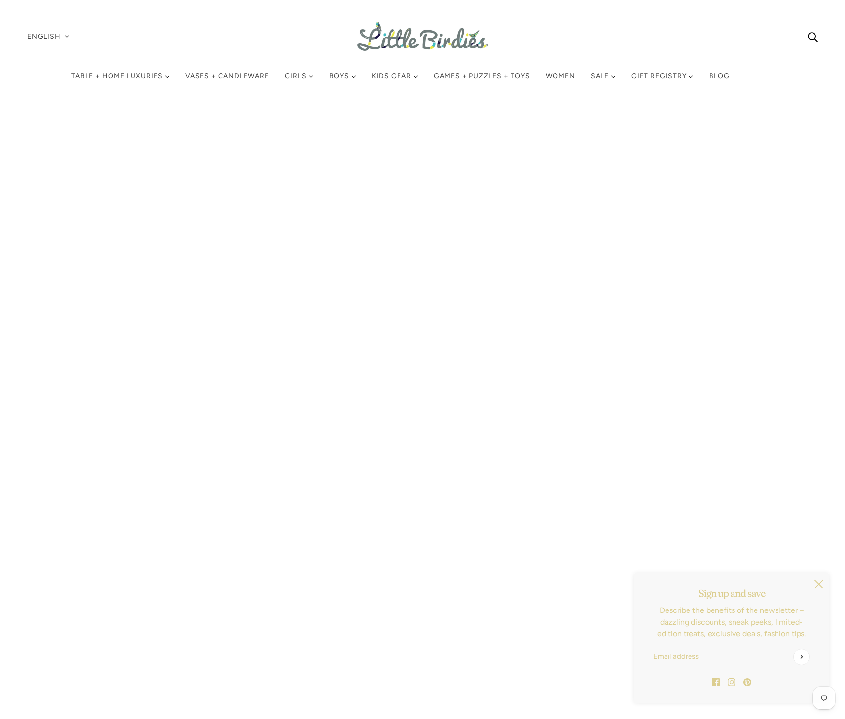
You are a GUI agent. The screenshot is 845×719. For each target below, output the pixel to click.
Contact (45, 632)
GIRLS (297, 76)
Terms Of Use (54, 609)
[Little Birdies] (422, 36)
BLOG (719, 76)
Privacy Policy (55, 597)
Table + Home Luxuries (118, 76)
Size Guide (50, 621)
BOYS (340, 76)
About (42, 644)
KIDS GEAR (392, 76)
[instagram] (731, 682)
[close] (818, 584)
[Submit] (801, 657)
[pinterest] (747, 682)
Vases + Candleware (227, 76)
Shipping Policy (58, 585)
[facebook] (716, 682)
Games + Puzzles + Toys (482, 76)
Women (560, 76)
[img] (813, 36)
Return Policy (54, 574)
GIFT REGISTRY (660, 76)
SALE (601, 76)
